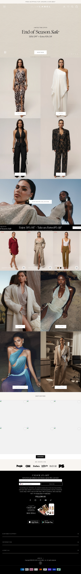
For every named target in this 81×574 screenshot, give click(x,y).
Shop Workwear (60, 387)
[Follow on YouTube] (46, 500)
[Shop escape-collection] (40, 31)
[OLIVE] (58, 268)
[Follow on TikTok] (51, 500)
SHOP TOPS (61, 113)
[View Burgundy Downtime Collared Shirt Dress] (13, 250)
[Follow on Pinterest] (40, 500)
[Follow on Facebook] (30, 500)
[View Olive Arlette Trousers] (66, 250)
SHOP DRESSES (20, 113)
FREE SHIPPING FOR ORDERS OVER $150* (40, 1)
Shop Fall (20, 326)
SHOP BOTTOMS (20, 174)
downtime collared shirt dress (9, 267)
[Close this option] (40, 563)
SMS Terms (47, 493)
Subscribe (51, 483)
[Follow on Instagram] (35, 500)
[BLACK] (61, 268)
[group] (40, 228)
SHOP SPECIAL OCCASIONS (20, 387)
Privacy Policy (39, 493)
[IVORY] (56, 268)
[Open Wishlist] (68, 7)
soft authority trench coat (35, 267)
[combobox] (21, 484)
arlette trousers (58, 265)
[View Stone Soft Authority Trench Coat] (39, 250)
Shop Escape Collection (40, 201)
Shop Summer (60, 326)
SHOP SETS (61, 174)
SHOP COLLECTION (40, 52)
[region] (40, 31)
